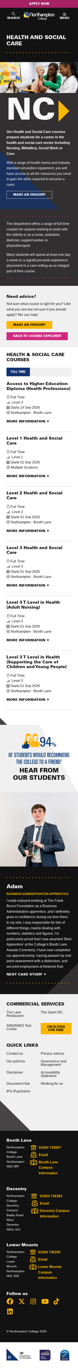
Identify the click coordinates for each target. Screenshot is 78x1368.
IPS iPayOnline (18, 1091)
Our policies (15, 1061)
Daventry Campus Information (55, 1213)
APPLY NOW (39, 3)
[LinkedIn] (11, 1312)
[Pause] (9, 1357)
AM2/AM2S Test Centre (18, 1027)
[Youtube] (46, 1302)
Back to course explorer (37, 336)
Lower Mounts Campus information (50, 1272)
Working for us (52, 1083)
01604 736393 (51, 1196)
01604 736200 (49, 1252)
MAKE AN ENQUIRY (29, 194)
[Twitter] (23, 1302)
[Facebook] (11, 1302)
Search (13, 18)
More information (25, 421)
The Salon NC (52, 1012)
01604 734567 (50, 1147)
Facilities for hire (56, 1028)
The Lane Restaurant (14, 1014)
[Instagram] (35, 1302)
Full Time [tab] (18, 372)
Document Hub (18, 1083)
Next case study (24, 974)
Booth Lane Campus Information (48, 1167)
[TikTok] (58, 1302)
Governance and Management (53, 1062)
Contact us (14, 1053)
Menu (64, 18)
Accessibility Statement (50, 1074)
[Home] (39, 16)
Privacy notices (52, 1053)
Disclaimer (14, 1072)
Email (43, 1155)
